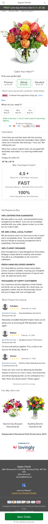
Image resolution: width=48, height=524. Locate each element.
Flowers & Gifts (13, 11)
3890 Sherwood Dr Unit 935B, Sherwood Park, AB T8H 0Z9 (24, 470)
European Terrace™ (26, 340)
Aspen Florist (24, 3)
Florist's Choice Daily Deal (28, 363)
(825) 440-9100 (24, 474)
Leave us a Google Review (24, 493)
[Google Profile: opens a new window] (24, 485)
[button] (42, 518)
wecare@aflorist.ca (24, 477)
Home (4, 11)
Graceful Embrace (25, 313)
